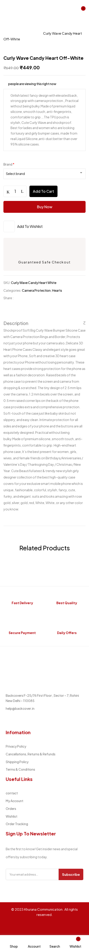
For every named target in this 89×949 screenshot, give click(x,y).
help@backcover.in (20, 708)
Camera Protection (20, 33)
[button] (81, 10)
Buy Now (44, 206)
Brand (8, 164)
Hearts (57, 290)
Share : (8, 298)
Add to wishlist (30, 226)
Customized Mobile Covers (43, 27)
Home (8, 27)
